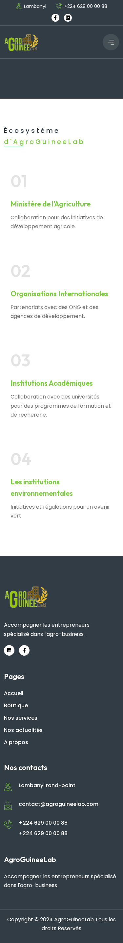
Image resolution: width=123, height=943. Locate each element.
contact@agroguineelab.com (58, 804)
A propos (16, 742)
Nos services (20, 718)
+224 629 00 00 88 (85, 6)
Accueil (13, 693)
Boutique (16, 705)
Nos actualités (23, 730)
